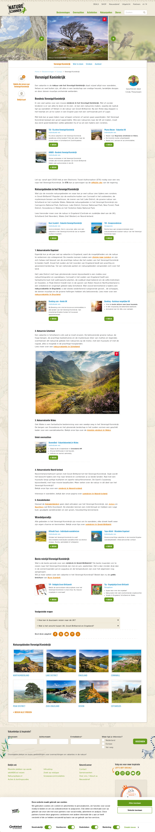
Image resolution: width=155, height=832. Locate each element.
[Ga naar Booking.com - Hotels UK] (41, 306)
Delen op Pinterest (104, 19)
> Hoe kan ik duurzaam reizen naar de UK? (56, 620)
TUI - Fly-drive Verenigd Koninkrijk (61, 129)
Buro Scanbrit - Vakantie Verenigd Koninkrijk (65, 223)
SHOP (103, 4)
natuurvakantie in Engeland (47, 294)
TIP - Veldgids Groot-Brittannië (60, 584)
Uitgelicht (126, 4)
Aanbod (98, 63)
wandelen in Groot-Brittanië (98, 524)
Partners (136, 4)
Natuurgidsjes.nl (15, 776)
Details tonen (130, 827)
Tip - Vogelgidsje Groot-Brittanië (116, 584)
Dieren (118, 12)
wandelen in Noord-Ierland (94, 493)
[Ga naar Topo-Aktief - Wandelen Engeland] (97, 536)
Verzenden (140, 741)
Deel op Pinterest (117, 354)
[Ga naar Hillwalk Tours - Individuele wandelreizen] (41, 536)
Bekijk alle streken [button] (23, 712)
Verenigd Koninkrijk (62, 63)
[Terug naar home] (17, 8)
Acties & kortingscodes (18, 779)
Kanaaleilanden (52, 504)
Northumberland (21, 675)
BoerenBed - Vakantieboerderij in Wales (63, 442)
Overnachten (78, 12)
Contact (82, 769)
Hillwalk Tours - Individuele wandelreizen (64, 531)
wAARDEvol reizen (16, 772)
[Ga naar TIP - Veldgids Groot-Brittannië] (41, 589)
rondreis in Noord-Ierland (70, 488)
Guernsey (39, 507)
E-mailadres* (76, 736)
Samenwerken (85, 772)
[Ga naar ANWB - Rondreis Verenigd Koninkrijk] (41, 157)
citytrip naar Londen (101, 257)
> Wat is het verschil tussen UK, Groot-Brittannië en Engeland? (65, 626)
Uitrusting (48, 769)
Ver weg (109, 747)
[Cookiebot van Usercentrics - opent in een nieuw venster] (15, 827)
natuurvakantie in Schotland (67, 346)
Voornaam (12, 736)
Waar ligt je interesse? (112, 736)
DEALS (96, 4)
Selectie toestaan (135, 810)
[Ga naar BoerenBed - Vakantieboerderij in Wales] (41, 447)
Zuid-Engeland (52, 706)
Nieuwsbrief (114, 4)
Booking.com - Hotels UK (58, 301)
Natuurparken (106, 12)
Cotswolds (116, 706)
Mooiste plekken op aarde (19, 769)
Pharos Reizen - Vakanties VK (115, 129)
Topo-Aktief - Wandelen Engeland (116, 531)
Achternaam (44, 736)
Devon (81, 706)
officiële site (96, 182)
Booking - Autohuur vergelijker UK (117, 301)
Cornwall (115, 675)
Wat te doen (78, 63)
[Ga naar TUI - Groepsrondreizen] (97, 228)
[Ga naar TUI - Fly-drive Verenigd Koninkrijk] (41, 135)
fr (146, 4)
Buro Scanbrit (54, 577)
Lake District (52, 675)
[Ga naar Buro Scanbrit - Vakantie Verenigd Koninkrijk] (41, 228)
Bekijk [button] (53, 144)
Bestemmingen (63, 12)
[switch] (71, 827)
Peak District (19, 706)
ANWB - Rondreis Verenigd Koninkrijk (63, 152)
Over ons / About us (88, 776)
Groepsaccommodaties (54, 776)
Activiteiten (92, 12)
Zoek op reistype (51, 772)
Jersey (112, 504)
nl (143, 4)
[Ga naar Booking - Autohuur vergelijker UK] (97, 306)
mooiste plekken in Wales (99, 430)
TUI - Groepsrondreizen (112, 223)
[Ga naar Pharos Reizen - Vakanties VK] (97, 135)
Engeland (82, 675)
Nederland (110, 740)
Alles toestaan (135, 803)
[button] (41, 38)
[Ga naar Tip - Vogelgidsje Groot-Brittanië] (97, 589)
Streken (89, 63)
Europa (109, 744)
